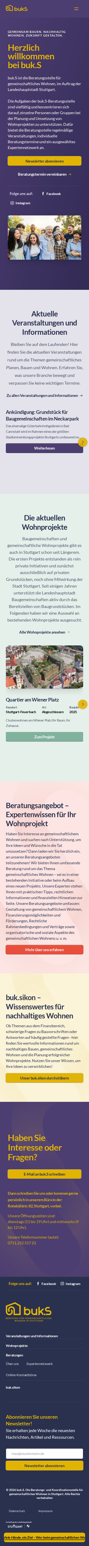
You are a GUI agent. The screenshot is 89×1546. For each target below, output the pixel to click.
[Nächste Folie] (82, 442)
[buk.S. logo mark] (28, 1312)
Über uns (12, 1364)
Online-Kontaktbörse (21, 1375)
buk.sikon (13, 1387)
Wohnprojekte (17, 1345)
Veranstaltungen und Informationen (32, 1336)
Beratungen (14, 1355)
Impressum (45, 1511)
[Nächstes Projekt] (82, 704)
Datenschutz (17, 1511)
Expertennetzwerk (40, 1364)
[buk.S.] (16, 8)
